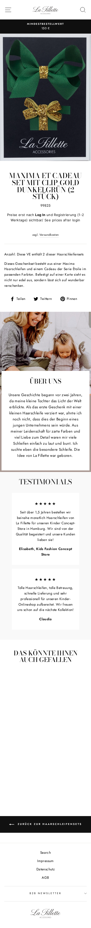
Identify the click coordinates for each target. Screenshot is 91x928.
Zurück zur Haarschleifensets (49, 824)
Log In (40, 215)
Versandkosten (49, 235)
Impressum (45, 860)
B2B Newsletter (46, 893)
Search (45, 852)
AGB (45, 877)
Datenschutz (45, 869)
